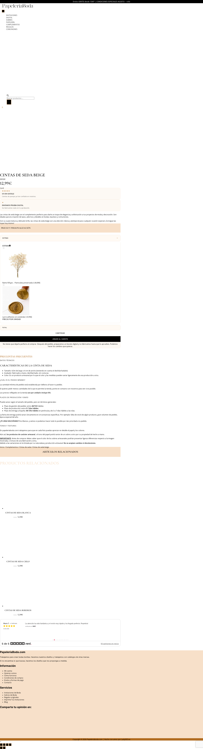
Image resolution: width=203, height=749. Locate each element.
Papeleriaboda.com (94, 739)
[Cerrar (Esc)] (10, 744)
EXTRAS (5, 238)
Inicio (2, 447)
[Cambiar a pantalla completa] (4, 744)
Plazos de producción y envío (14, 397)
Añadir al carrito (60, 339)
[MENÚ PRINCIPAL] (3, 11)
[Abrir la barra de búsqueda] (8, 96)
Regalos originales (11, 697)
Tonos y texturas (8, 426)
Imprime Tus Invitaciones (14, 700)
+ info (128, 1)
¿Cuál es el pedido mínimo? (12, 380)
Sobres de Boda (10, 695)
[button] (60, 360)
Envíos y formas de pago (14, 680)
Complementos (12, 447)
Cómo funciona (10, 675)
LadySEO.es (125, 739)
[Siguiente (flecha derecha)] (4, 747)
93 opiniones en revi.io (110, 644)
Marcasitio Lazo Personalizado (43, 628)
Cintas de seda (25, 447)
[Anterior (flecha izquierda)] (1, 747)
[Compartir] (7, 744)
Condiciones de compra (13, 678)
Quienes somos (10, 673)
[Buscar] (9, 102)
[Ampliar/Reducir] (1, 744)
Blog (6, 702)
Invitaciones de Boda (12, 693)
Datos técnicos (7, 360)
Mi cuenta (8, 671)
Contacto (8, 682)
